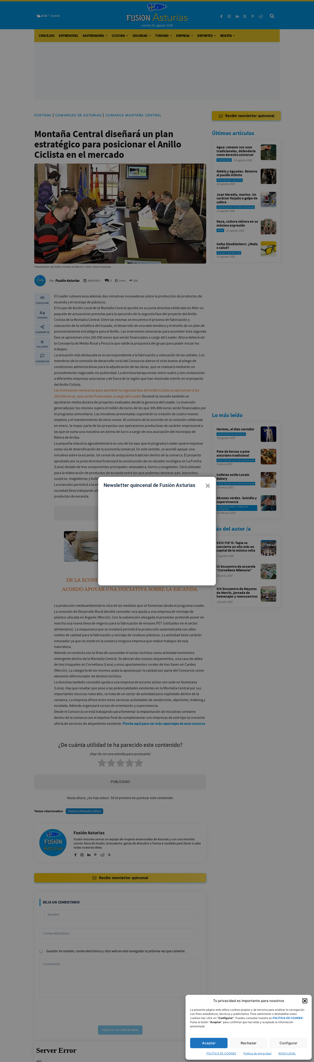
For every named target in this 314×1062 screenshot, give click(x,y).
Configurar (288, 1043)
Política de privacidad (257, 1053)
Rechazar (249, 1043)
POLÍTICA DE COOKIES (221, 1053)
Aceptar (209, 1043)
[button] (305, 1001)
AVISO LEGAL (287, 1053)
